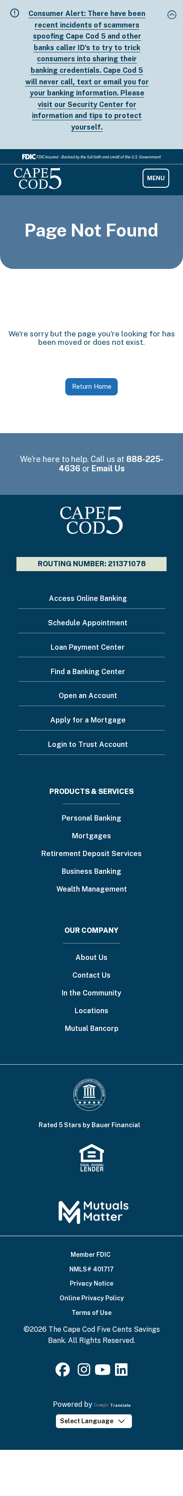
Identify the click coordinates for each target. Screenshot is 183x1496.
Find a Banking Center (88, 671)
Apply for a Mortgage (88, 720)
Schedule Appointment (87, 623)
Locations (91, 1011)
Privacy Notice (91, 1283)
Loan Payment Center (88, 647)
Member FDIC (91, 1254)
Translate (120, 1405)
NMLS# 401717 (91, 1269)
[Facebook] (64, 1372)
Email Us (108, 468)
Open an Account (88, 695)
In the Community (91, 993)
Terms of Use (91, 1312)
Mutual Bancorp (92, 1029)
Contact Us (91, 975)
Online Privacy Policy (92, 1298)
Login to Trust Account (88, 744)
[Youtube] (103, 1372)
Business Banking (91, 872)
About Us (91, 958)
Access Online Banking (88, 598)
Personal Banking (91, 818)
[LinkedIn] (121, 1372)
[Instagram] (84, 1372)
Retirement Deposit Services (91, 854)
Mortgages (91, 836)
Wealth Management (91, 889)
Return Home (91, 386)
